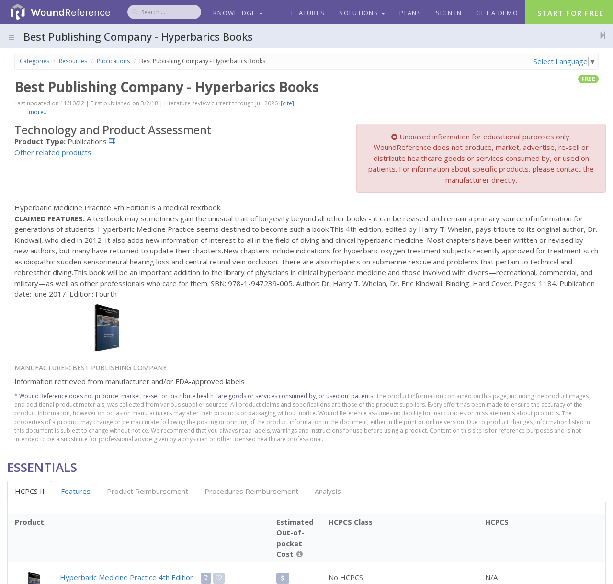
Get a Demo (497, 13)
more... (38, 112)
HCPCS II (30, 491)
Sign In (449, 13)
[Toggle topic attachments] (600, 35)
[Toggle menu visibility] (11, 38)
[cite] (287, 103)
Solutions (359, 13)
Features (308, 13)
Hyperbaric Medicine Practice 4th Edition (127, 577)
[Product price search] (282, 578)
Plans (410, 13)
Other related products (52, 152)
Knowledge (235, 13)
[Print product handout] (206, 578)
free (588, 79)
